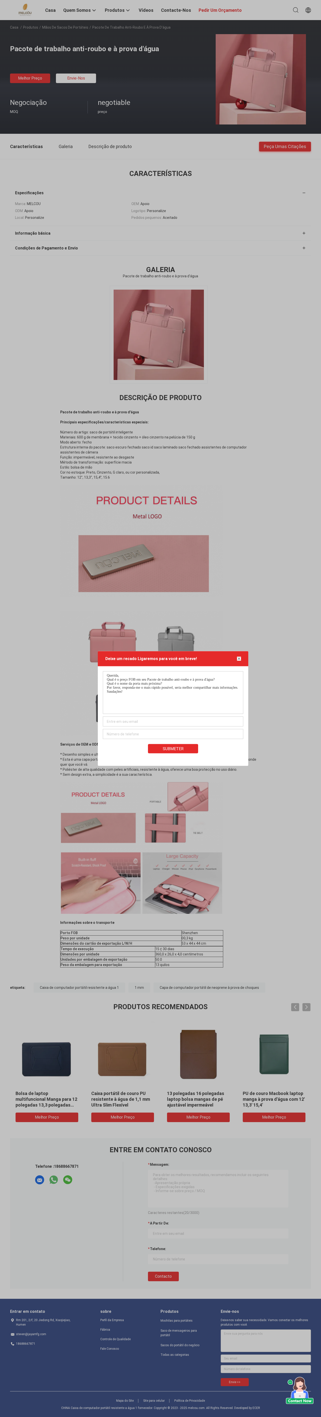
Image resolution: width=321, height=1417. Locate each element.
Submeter (173, 748)
